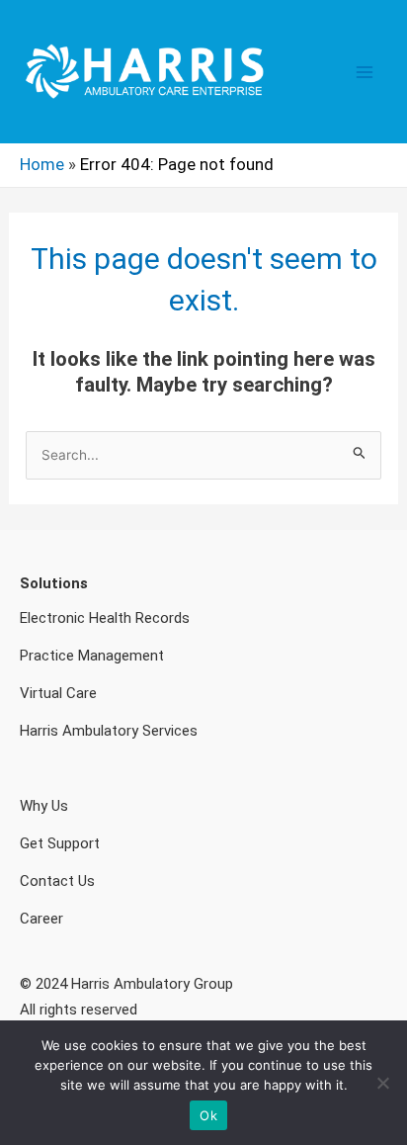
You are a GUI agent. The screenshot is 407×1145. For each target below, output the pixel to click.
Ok (208, 1115)
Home (42, 164)
